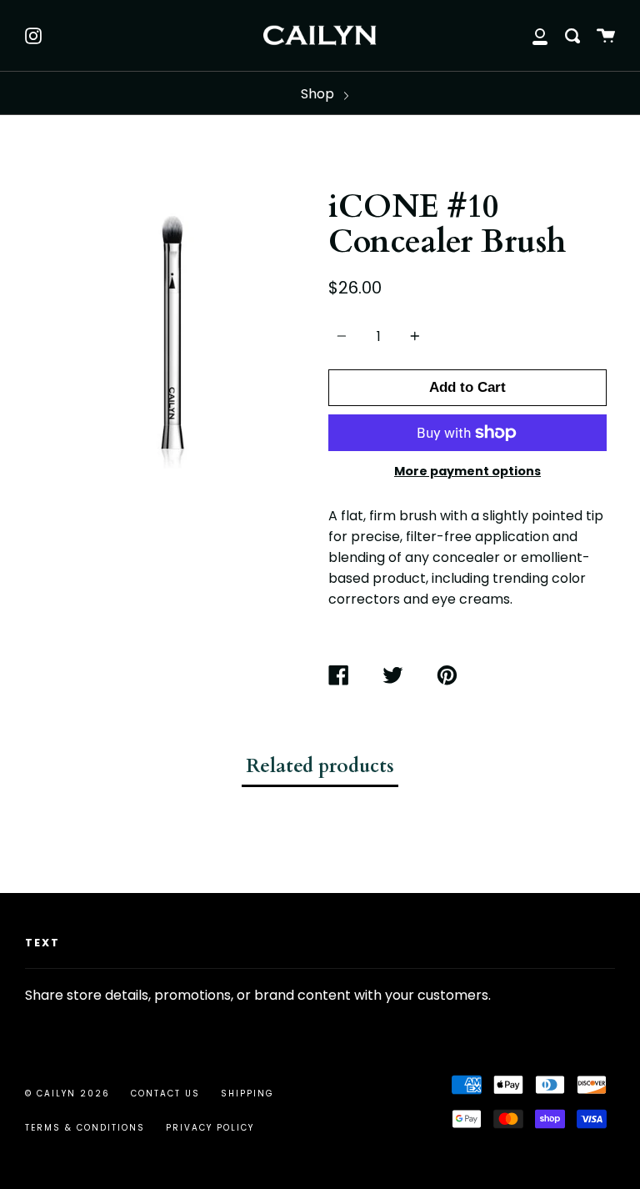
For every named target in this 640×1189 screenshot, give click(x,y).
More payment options (467, 471)
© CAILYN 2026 (67, 1093)
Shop (319, 93)
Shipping (247, 1093)
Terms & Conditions (85, 1127)
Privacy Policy (210, 1127)
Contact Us (165, 1093)
